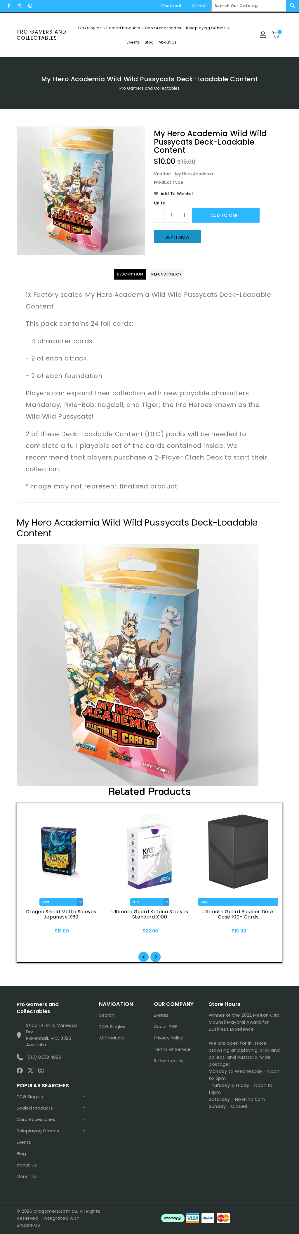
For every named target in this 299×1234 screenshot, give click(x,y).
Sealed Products (35, 1108)
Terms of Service (172, 1049)
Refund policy (168, 1061)
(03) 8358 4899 (44, 1057)
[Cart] (276, 35)
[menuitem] (90, 28)
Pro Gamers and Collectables (42, 35)
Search (106, 1015)
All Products (112, 1038)
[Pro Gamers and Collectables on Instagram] (30, 5)
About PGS (166, 1026)
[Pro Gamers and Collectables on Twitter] (19, 5)
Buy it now (178, 237)
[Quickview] (28, 933)
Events (24, 1142)
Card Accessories (36, 1119)
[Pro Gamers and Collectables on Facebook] (9, 5)
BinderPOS (28, 1225)
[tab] (130, 274)
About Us (27, 1165)
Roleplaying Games (38, 1131)
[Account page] (263, 35)
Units (159, 203)
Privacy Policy (168, 1038)
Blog (21, 1153)
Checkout (171, 6)
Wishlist (199, 6)
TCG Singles (30, 1096)
